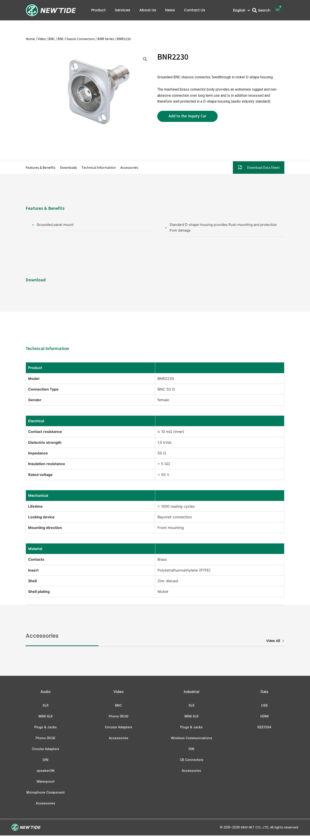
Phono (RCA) (45, 738)
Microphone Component (45, 792)
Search (264, 10)
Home (30, 38)
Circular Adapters (45, 749)
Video (41, 38)
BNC (51, 38)
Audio (45, 691)
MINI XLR (46, 716)
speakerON (45, 770)
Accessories (129, 167)
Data (264, 691)
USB (264, 705)
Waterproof (45, 781)
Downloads (68, 167)
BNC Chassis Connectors (76, 38)
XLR (46, 705)
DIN (45, 760)
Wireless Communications (191, 738)
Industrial (191, 691)
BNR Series (105, 38)
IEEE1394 (264, 727)
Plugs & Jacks (45, 727)
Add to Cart (187, 116)
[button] (145, 59)
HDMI (264, 716)
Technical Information (98, 167)
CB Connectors (191, 760)
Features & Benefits (40, 167)
